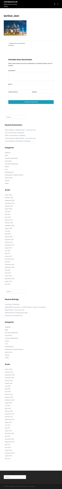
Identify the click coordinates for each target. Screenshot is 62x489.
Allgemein (8, 152)
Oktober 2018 (9, 222)
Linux (6, 169)
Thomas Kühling (9, 138)
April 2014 (8, 273)
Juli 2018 (7, 231)
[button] (54, 4)
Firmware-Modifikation (11, 158)
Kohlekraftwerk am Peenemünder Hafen (16, 312)
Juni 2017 (7, 250)
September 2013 (9, 278)
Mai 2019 (7, 214)
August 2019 (8, 209)
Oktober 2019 (9, 206)
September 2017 (9, 245)
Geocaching (8, 161)
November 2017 (9, 239)
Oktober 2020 (9, 197)
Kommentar (12, 70)
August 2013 (8, 281)
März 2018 (8, 234)
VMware (7, 180)
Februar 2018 (8, 236)
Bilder (6, 155)
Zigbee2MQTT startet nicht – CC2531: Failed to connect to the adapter (25, 307)
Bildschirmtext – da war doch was (26, 130)
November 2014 (9, 264)
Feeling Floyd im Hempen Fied (13, 315)
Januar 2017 (8, 256)
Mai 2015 (7, 262)
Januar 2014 (8, 275)
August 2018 (8, 228)
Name (10, 84)
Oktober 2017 (9, 242)
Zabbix (7, 183)
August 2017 (8, 248)
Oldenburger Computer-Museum (14, 175)
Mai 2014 (7, 270)
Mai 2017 (7, 253)
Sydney (33, 486)
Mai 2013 (7, 284)
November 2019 (9, 203)
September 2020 (10, 200)
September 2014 (9, 267)
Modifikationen (9, 172)
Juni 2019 (7, 211)
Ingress (7, 166)
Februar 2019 (8, 220)
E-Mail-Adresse (13, 92)
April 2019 (8, 217)
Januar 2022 (8, 195)
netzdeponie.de (10, 2)
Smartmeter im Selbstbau (17, 132)
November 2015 (9, 259)
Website (34, 92)
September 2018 (9, 225)
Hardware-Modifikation (11, 164)
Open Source (8, 177)
